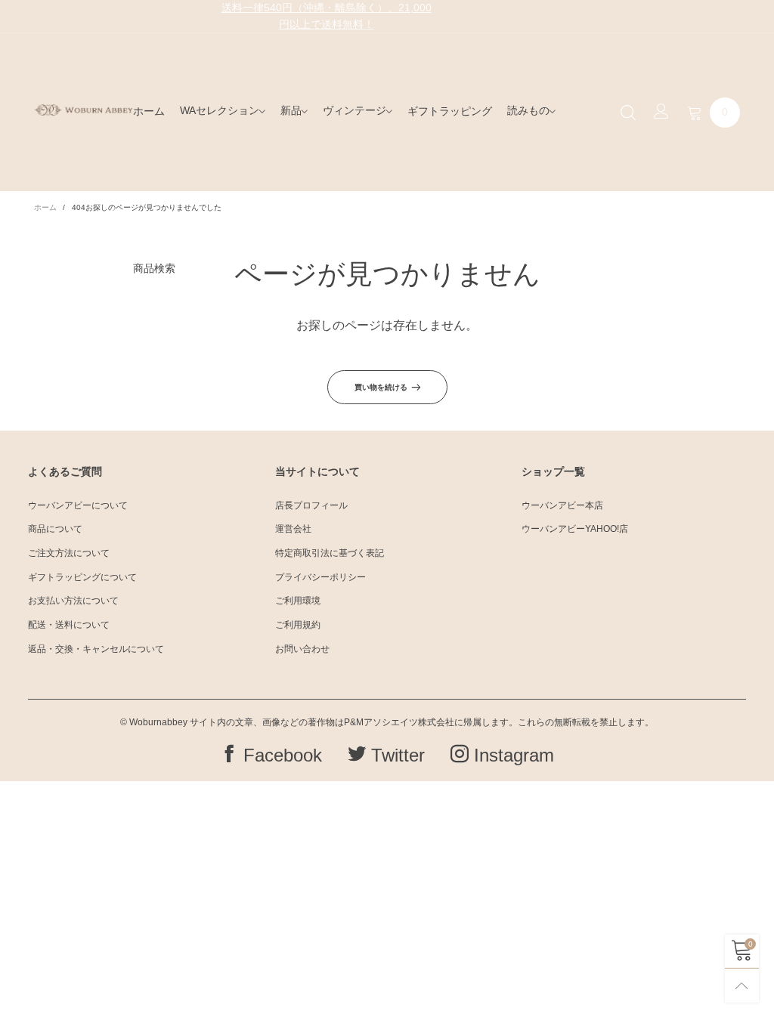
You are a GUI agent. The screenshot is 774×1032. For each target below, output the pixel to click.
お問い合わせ (302, 649)
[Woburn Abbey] (83, 110)
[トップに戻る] (742, 986)
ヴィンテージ (354, 110)
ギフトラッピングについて (82, 577)
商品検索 (154, 268)
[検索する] (628, 111)
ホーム (149, 111)
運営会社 (293, 529)
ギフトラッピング (449, 111)
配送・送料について (69, 625)
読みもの (528, 110)
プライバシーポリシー (320, 577)
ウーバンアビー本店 (562, 505)
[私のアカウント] (661, 113)
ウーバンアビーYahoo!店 (575, 529)
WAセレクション (219, 110)
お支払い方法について (73, 600)
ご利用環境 (297, 600)
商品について (55, 529)
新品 (291, 110)
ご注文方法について (69, 553)
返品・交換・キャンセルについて (96, 649)
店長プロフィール (311, 505)
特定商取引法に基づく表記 (329, 553)
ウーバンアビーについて (78, 505)
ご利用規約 (297, 625)
